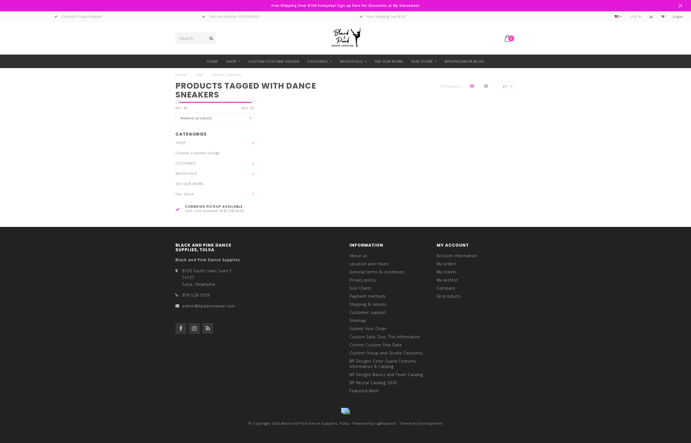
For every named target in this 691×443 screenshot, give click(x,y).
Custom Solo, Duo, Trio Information (385, 336)
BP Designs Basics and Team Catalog (386, 374)
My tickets (447, 271)
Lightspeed (385, 423)
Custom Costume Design (274, 61)
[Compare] (651, 16)
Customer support (368, 312)
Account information (457, 255)
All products (449, 296)
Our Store (422, 61)
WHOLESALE (351, 61)
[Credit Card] (345, 411)
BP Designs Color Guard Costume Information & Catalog (383, 363)
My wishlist (447, 280)
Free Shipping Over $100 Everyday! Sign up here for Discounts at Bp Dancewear (345, 5)
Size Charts (361, 288)
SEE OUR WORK (389, 61)
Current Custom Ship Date (376, 344)
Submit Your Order (368, 328)
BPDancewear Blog (465, 61)
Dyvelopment (430, 423)
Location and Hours (369, 263)
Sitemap (358, 320)
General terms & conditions (377, 271)
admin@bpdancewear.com (208, 305)
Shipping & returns (368, 304)
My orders (447, 263)
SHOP (231, 61)
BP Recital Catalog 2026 (373, 382)
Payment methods (368, 296)
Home (212, 61)
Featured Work (364, 390)
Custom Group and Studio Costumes (386, 352)
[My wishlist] (663, 16)
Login (678, 16)
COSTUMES (317, 61)
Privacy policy (363, 280)
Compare (446, 288)
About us (358, 255)
